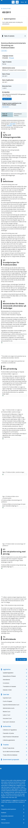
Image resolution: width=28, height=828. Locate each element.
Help (2, 806)
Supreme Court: (7, 698)
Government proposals (11, 759)
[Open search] (13, 2)
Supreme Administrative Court (11, 705)
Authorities (7, 726)
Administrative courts (8, 708)
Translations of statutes (9, 686)
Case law (6, 694)
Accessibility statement (7, 816)
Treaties (6, 745)
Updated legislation (8, 673)
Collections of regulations (10, 730)
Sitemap (3, 819)
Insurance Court (7, 718)
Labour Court (6, 715)
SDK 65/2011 (5, 107)
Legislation (6, 8)
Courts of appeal (7, 701)
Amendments (6, 679)
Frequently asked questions (8, 809)
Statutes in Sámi (7, 690)
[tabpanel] (14, 387)
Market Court (6, 711)
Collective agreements (9, 740)
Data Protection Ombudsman (11, 736)
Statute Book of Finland (9, 676)
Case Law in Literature (9, 722)
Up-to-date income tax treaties (11, 751)
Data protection (5, 823)
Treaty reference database (10, 755)
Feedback (3, 812)
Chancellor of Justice (8, 733)
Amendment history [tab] (18, 114)
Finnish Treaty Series (8, 748)
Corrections (6, 683)
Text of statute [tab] (4, 114)
